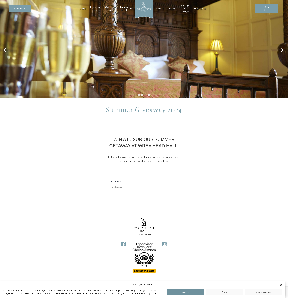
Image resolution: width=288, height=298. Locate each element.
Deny (224, 292)
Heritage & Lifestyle (185, 8)
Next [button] (282, 49)
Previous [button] (5, 49)
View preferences (263, 292)
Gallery (171, 8)
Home (83, 8)
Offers (160, 8)
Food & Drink (124, 9)
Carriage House (110, 9)
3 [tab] (146, 95)
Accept (185, 292)
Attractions (200, 8)
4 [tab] (149, 95)
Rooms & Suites (95, 9)
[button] (281, 284)
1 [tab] (139, 95)
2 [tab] (142, 95)
